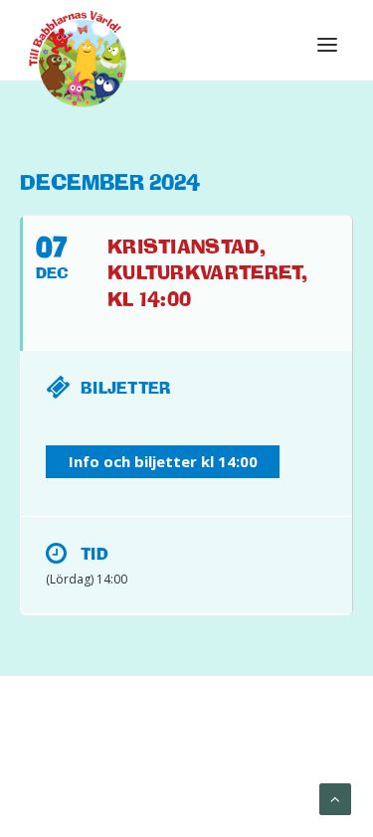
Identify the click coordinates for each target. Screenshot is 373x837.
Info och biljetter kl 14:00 (163, 461)
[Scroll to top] (335, 798)
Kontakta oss (236, 778)
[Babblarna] (78, 57)
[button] (327, 44)
